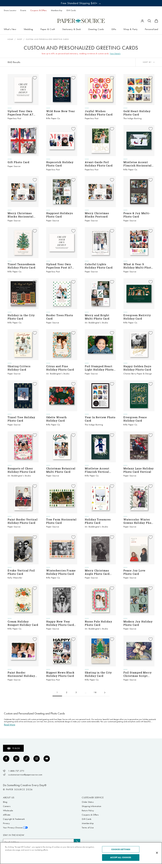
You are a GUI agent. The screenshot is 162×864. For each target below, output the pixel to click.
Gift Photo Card (18, 162)
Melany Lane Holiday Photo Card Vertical (138, 470)
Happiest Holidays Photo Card (59, 214)
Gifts (113, 29)
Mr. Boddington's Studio (96, 322)
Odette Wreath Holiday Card (56, 419)
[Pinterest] (16, 758)
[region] (81, 853)
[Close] (156, 852)
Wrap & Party (130, 29)
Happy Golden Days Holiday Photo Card (137, 368)
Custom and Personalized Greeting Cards (47, 39)
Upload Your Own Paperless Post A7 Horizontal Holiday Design (60, 266)
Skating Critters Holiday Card (19, 368)
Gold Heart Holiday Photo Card (136, 112)
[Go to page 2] (104, 692)
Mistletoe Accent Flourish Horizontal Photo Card (137, 163)
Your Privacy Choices (13, 827)
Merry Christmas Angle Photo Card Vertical (97, 572)
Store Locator (10, 10)
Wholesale (8, 810)
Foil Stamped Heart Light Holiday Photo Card (99, 368)
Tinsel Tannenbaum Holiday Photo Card (21, 266)
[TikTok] (26, 758)
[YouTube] (47, 758)
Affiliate (6, 814)
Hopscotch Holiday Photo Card (60, 163)
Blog (5, 802)
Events (23, 10)
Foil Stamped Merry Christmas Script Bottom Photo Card (137, 674)
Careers (6, 806)
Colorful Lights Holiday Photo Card (98, 266)
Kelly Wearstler (15, 577)
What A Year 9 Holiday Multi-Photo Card (138, 266)
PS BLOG (16, 748)
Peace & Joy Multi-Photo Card (136, 214)
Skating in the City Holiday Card (98, 674)
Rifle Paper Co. (53, 118)
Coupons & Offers (38, 10)
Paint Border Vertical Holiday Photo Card (23, 521)
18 (95, 692)
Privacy (6, 823)
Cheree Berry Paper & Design (137, 373)
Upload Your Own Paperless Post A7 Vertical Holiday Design (20, 112)
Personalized (151, 29)
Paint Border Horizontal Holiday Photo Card (21, 674)
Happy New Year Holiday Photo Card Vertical (60, 623)
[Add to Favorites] (35, 78)
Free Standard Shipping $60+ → (81, 3)
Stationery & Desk (71, 29)
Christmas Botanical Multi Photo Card (60, 470)
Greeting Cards (96, 29)
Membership (56, 10)
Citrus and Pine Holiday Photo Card (60, 368)
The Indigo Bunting (132, 118)
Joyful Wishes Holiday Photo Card (98, 112)
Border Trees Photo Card (59, 317)
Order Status (88, 802)
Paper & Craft (47, 29)
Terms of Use (88, 827)
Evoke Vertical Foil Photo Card (21, 572)
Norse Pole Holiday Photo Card (98, 623)
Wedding (28, 29)
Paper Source (14, 166)
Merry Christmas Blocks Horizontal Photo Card (20, 214)
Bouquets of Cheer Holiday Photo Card (21, 470)
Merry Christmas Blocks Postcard (97, 214)
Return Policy (88, 810)
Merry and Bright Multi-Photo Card (97, 317)
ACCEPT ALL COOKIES (120, 857)
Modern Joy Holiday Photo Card (138, 623)
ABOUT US (8, 797)
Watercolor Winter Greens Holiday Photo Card (138, 521)
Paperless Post (14, 118)
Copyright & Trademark (14, 819)
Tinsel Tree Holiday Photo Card (21, 419)
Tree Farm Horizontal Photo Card (61, 521)
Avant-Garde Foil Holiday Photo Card (98, 163)
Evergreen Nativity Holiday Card (137, 317)
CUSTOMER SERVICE (93, 797)
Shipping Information (91, 806)
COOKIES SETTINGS (120, 849)
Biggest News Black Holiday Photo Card (60, 674)
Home (10, 39)
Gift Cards (71, 10)
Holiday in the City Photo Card (21, 317)
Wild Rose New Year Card (60, 112)
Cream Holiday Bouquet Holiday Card (23, 623)
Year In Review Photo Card (100, 419)
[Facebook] (6, 758)
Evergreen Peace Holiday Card (135, 419)
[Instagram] (36, 758)
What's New (10, 29)
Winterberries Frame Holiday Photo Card (61, 572)
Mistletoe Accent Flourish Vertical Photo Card (97, 470)
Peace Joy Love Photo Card (134, 572)
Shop (19, 39)
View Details (115, 53)
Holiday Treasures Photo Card (98, 521)
